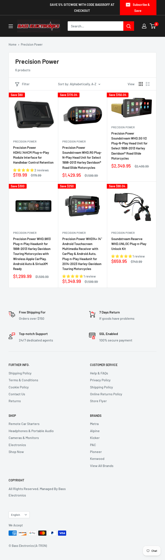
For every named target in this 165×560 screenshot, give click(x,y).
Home (13, 44)
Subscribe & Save (141, 7)
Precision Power (25, 141)
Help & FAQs (99, 373)
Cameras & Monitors (24, 438)
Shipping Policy (20, 373)
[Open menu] (11, 26)
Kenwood (97, 458)
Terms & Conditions (23, 380)
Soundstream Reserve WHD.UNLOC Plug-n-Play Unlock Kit (128, 244)
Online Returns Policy (106, 394)
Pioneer (96, 452)
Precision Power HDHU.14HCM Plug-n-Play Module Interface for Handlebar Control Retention (33, 155)
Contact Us (17, 394)
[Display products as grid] (141, 84)
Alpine (95, 431)
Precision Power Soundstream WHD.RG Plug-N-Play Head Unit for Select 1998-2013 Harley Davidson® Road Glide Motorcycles (82, 157)
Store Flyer (98, 401)
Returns (15, 401)
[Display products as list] (148, 84)
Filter (26, 84)
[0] (153, 26)
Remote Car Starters (24, 424)
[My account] (144, 26)
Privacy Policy (100, 380)
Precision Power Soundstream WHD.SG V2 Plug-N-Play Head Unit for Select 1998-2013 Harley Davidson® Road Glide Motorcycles (129, 145)
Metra (94, 424)
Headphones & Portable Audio (31, 431)
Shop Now (16, 452)
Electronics (17, 445)
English (15, 515)
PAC (93, 445)
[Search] (128, 26)
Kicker (95, 438)
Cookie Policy (19, 387)
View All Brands (101, 466)
